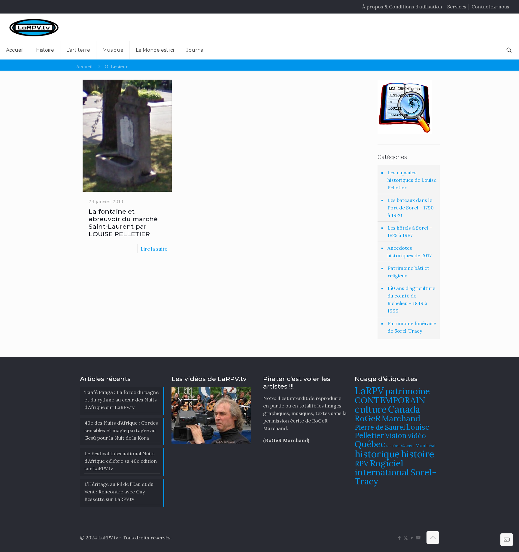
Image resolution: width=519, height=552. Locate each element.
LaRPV (369, 391)
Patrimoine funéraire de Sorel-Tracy (411, 327)
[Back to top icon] (432, 537)
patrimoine (407, 391)
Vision (396, 435)
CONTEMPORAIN (390, 400)
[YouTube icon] (412, 538)
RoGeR (368, 418)
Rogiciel (386, 463)
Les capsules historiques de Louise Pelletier (411, 180)
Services (456, 7)
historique (377, 454)
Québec (370, 444)
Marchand (401, 418)
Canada (404, 409)
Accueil (84, 66)
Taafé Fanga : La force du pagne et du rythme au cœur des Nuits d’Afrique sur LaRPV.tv (121, 399)
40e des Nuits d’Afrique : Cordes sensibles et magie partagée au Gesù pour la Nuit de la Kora (121, 430)
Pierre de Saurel (380, 427)
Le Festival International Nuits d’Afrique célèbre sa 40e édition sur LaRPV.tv (120, 460)
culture (371, 409)
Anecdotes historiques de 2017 (409, 251)
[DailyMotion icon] (418, 538)
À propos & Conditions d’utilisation (402, 7)
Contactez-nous (490, 7)
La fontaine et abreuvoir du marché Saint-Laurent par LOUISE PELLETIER (123, 223)
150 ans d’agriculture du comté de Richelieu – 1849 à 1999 (411, 299)
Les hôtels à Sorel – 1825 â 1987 (409, 231)
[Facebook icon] (399, 538)
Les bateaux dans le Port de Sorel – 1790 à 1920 (410, 207)
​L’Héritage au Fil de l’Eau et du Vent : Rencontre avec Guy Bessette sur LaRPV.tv (118, 491)
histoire (417, 454)
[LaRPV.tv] (34, 27)
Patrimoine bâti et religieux (408, 272)
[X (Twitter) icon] (405, 538)
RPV (362, 463)
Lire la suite (154, 249)
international (382, 472)
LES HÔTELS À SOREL (400, 446)
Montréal (425, 445)
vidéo (417, 435)
